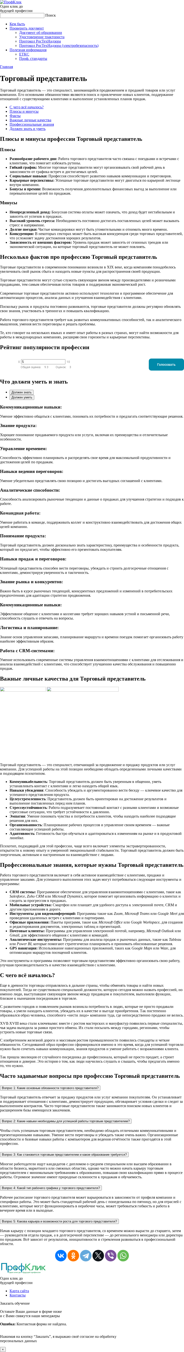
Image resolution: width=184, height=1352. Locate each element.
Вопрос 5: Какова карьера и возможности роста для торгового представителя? (59, 1221)
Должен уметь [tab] (22, 397)
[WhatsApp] (123, 1255)
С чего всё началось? (27, 107)
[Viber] (110, 1255)
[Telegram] (86, 1255)
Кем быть (17, 24)
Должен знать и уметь (28, 129)
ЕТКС (24, 54)
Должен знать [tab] (22, 392)
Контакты (18, 1295)
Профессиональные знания (32, 124)
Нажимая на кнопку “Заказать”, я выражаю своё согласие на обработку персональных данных (58, 1326)
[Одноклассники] (73, 1255)
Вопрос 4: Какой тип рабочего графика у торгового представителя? (51, 1188)
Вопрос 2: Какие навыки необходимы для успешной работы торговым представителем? (66, 1121)
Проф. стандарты (33, 58)
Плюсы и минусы (24, 111)
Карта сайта (19, 1291)
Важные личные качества (30, 120)
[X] (98, 1255)
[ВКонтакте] (61, 1255)
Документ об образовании (40, 33)
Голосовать (166, 364)
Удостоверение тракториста (41, 37)
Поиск (50, 15)
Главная (6, 67)
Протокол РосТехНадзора (40, 41)
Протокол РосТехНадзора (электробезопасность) (58, 45)
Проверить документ (27, 28)
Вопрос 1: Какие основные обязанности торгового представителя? (50, 1088)
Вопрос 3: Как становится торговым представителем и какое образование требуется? (64, 1154)
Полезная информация (28, 50)
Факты (15, 116)
